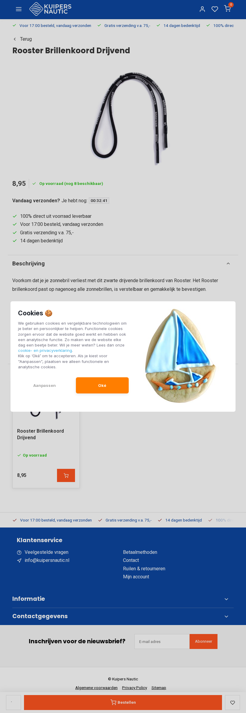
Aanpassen (44, 385)
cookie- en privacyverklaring (45, 350)
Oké (102, 385)
